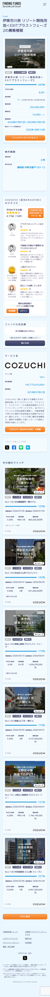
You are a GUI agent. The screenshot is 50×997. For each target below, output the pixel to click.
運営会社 (28, 938)
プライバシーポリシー (11, 942)
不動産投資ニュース (10, 932)
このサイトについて (10, 938)
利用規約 (28, 942)
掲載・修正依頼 (8, 946)
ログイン (23, 311)
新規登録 (12, 311)
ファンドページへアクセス (23, 138)
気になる (25, 343)
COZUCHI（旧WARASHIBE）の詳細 (25, 429)
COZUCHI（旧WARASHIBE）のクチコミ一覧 (35, 213)
